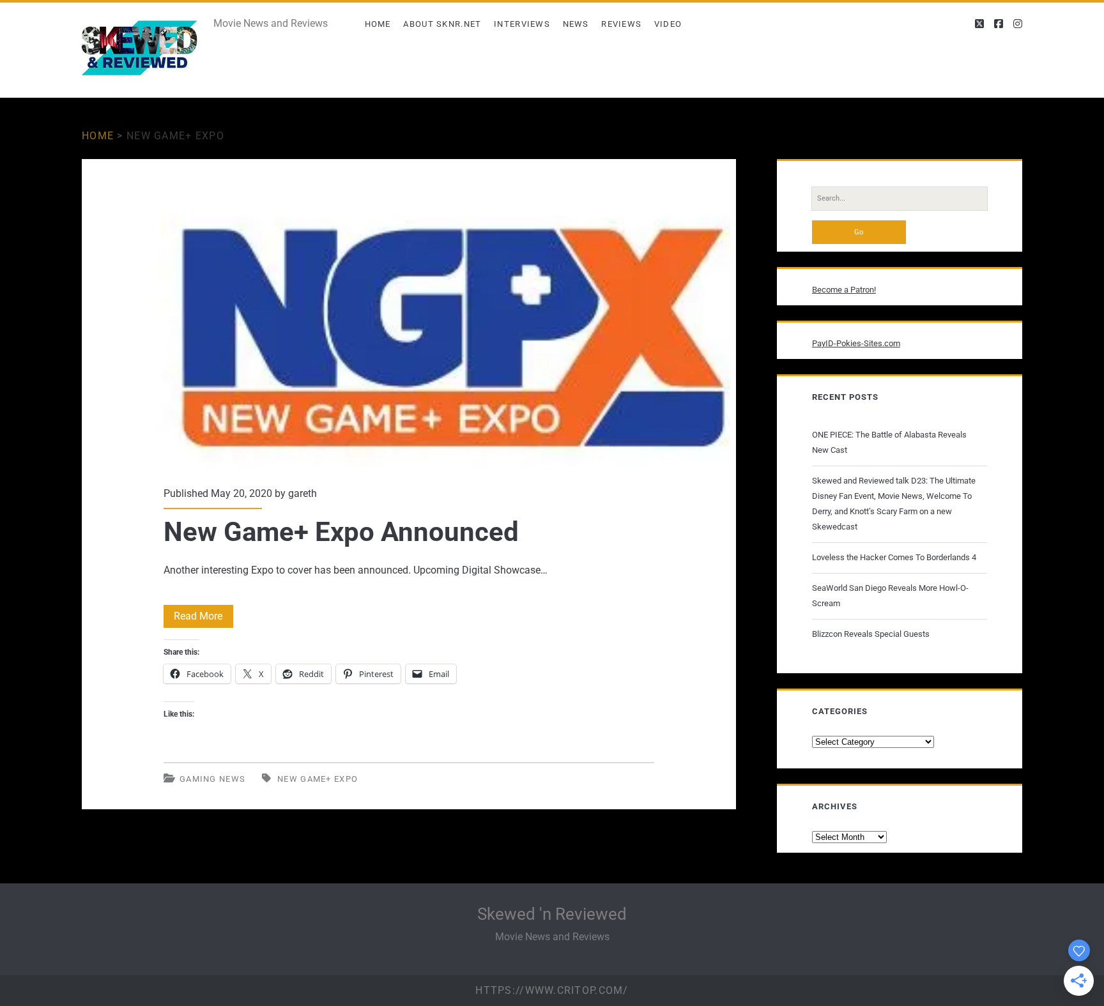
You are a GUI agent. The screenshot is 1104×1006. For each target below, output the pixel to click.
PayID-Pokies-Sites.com (856, 343)
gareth (302, 493)
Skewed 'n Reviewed (552, 914)
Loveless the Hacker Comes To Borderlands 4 (894, 557)
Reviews (621, 24)
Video (668, 24)
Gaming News (212, 779)
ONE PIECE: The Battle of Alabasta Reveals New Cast (889, 442)
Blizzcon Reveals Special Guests (871, 634)
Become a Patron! (844, 289)
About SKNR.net (442, 24)
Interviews (522, 24)
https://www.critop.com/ (551, 990)
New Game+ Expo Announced (409, 315)
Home (378, 24)
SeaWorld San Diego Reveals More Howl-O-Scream (890, 595)
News (576, 24)
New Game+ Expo (317, 779)
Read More (203, 618)
